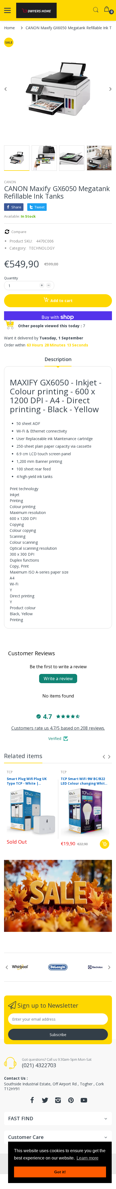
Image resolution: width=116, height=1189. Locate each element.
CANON (10, 182)
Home (9, 27)
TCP (10, 772)
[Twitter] (45, 1101)
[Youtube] (84, 1101)
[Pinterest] (71, 1101)
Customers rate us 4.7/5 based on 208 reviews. (58, 728)
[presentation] (104, 757)
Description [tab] (58, 359)
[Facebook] (32, 1101)
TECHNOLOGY (41, 248)
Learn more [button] (87, 1158)
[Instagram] (58, 1101)
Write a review (58, 679)
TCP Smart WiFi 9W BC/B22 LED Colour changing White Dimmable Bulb (84, 781)
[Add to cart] (104, 844)
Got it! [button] (60, 1172)
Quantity (11, 278)
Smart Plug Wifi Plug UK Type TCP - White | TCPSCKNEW (27, 781)
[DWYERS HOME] (36, 10)
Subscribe (58, 1034)
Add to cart (61, 300)
